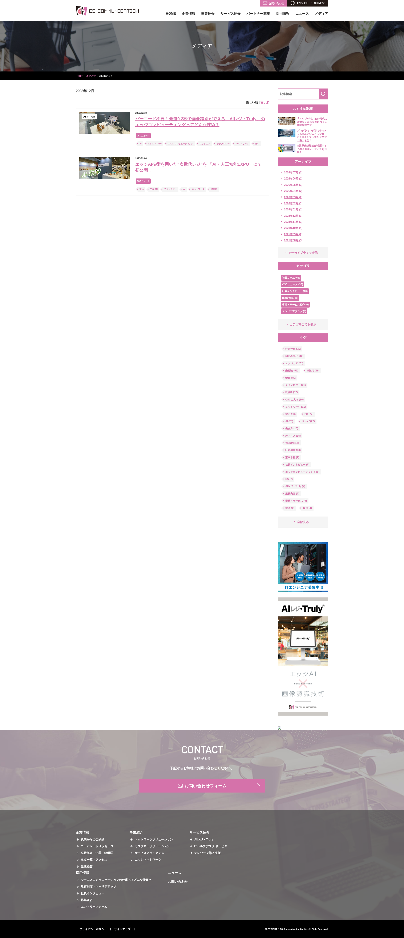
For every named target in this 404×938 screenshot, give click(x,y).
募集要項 (87, 900)
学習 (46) (290, 378)
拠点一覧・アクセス (94, 859)
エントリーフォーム (94, 906)
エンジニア (205, 144)
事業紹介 (208, 13)
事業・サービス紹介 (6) (295, 304)
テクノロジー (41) (295, 385)
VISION (154, 189)
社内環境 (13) (293, 450)
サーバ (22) (308, 421)
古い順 (264, 102)
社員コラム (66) (291, 277)
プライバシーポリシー (93, 929)
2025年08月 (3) (293, 240)
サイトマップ (122, 929)
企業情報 (188, 13)
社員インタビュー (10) (295, 291)
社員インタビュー (92, 893)
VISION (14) (292, 442)
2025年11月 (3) (293, 221)
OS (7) (289, 479)
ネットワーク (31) (295, 406)
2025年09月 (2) (293, 234)
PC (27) (308, 414)
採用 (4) (307, 508)
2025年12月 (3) (293, 215)
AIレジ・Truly (155, 144)
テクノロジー (223, 144)
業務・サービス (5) (296, 500)
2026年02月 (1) (293, 203)
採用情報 (283, 13)
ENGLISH (302, 3)
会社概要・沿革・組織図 (97, 853)
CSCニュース (143, 136)
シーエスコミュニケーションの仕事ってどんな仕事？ (116, 879)
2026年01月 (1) (293, 209)
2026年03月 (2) (293, 197)
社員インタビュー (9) (297, 464)
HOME (171, 13)
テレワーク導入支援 (207, 853)
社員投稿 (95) (293, 348)
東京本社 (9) (292, 457)
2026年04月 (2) (293, 191)
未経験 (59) (291, 370)
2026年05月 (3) (293, 184)
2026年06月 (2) (293, 178)
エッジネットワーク (148, 859)
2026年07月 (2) (293, 172)
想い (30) (290, 414)
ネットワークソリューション (154, 839)
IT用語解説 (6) (290, 297)
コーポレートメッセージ (97, 846)
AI (141, 144)
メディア (321, 13)
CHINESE (319, 3)
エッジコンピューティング (180, 144)
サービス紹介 (231, 13)
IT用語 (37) (291, 392)
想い (257, 144)
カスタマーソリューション (152, 846)
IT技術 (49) (313, 370)
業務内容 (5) (292, 493)
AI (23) (289, 421)
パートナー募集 (258, 13)
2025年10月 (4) (293, 228)
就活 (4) (289, 508)
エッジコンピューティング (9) (302, 471)
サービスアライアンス (149, 853)
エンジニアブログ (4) (294, 311)
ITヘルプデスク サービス (210, 846)
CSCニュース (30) (292, 284)
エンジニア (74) (294, 363)
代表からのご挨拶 (92, 839)
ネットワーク (242, 144)
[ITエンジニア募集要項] (303, 567)
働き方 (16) (291, 428)
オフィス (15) (293, 435)
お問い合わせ (276, 3)
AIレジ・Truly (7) (295, 486)
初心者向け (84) (294, 356)
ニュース (302, 13)
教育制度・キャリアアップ (98, 886)
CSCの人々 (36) (294, 399)
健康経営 (87, 866)
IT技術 (214, 189)
